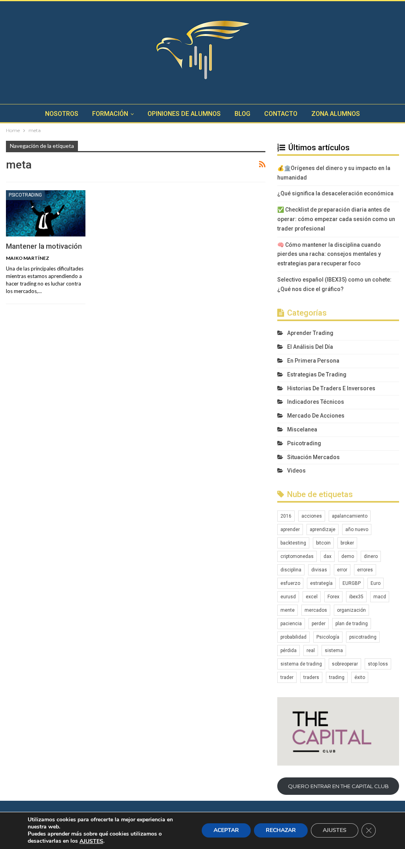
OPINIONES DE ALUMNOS (184, 113)
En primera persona (313, 360)
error (342, 570)
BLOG (242, 113)
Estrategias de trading (316, 374)
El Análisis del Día (310, 347)
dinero (371, 556)
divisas (319, 570)
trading (336, 677)
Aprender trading (310, 333)
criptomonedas (297, 556)
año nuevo (356, 529)
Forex (333, 596)
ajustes (91, 841)
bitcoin (323, 543)
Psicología (327, 637)
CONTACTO (280, 113)
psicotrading (363, 637)
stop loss (378, 664)
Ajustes (334, 830)
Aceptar (226, 830)
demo (347, 556)
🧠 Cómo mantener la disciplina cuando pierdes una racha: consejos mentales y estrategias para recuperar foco (329, 254)
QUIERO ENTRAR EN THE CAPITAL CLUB (338, 786)
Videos (296, 470)
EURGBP (352, 583)
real (311, 650)
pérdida (288, 650)
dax (327, 556)
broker (347, 543)
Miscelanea (302, 429)
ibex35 (356, 596)
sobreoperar (345, 664)
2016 (285, 516)
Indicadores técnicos (315, 402)
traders (311, 677)
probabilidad (293, 637)
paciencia (291, 623)
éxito (359, 677)
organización (351, 610)
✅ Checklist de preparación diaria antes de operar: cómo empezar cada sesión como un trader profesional (336, 219)
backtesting (293, 543)
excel (312, 596)
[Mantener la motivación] (45, 213)
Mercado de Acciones (315, 415)
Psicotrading (25, 195)
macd (379, 596)
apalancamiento (349, 516)
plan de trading (351, 623)
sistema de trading (301, 664)
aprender (290, 529)
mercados (316, 610)
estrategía (321, 583)
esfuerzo (290, 583)
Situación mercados (313, 457)
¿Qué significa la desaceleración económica (335, 193)
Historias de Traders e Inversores (331, 388)
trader (286, 677)
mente (287, 610)
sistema (334, 650)
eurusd (288, 596)
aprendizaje (322, 529)
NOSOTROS (61, 113)
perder (319, 623)
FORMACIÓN (110, 113)
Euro (375, 583)
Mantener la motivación (44, 246)
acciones (311, 516)
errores (365, 570)
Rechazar (281, 830)
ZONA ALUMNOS (335, 113)
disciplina (290, 570)
